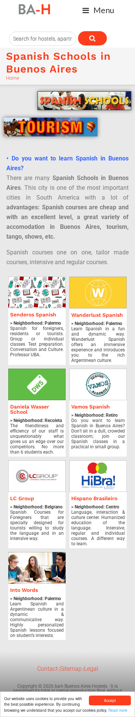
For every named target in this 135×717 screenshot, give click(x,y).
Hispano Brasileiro (94, 498)
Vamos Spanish (90, 407)
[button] (98, 10)
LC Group (22, 498)
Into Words (24, 590)
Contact (47, 668)
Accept (110, 700)
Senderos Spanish (33, 315)
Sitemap (71, 668)
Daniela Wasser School (29, 409)
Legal (91, 668)
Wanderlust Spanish (97, 315)
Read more (118, 710)
